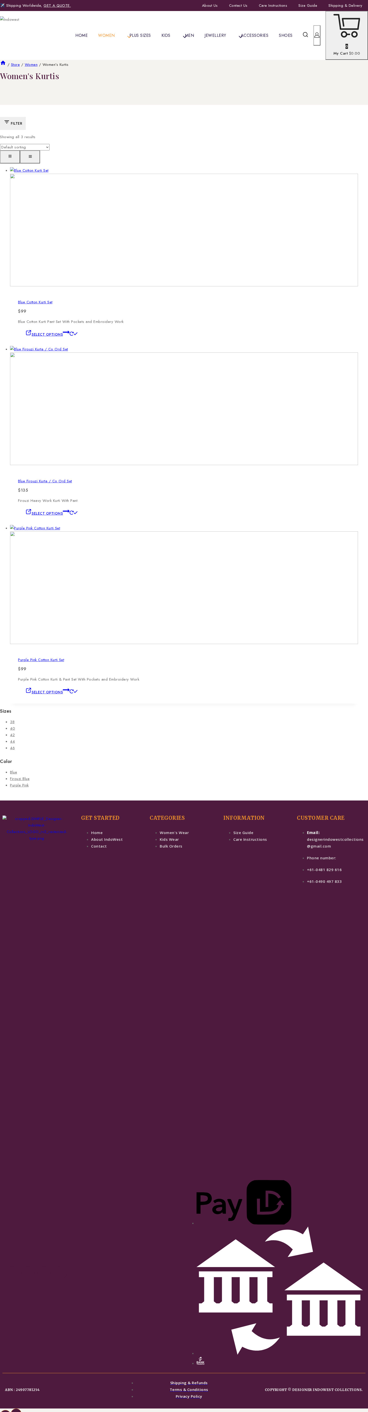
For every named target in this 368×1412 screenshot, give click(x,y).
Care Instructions (273, 5)
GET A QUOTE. (57, 5)
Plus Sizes (140, 35)
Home (81, 35)
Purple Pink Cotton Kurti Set (41, 660)
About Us (210, 5)
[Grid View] (10, 156)
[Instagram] (28, 1272)
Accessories (255, 35)
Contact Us (238, 5)
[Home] (3, 64)
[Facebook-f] (12, 1272)
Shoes (286, 35)
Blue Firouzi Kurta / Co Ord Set (45, 481)
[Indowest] (21, 35)
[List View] (30, 156)
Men (189, 35)
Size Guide (307, 5)
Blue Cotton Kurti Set (35, 302)
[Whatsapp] (44, 1272)
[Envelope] (60, 1272)
